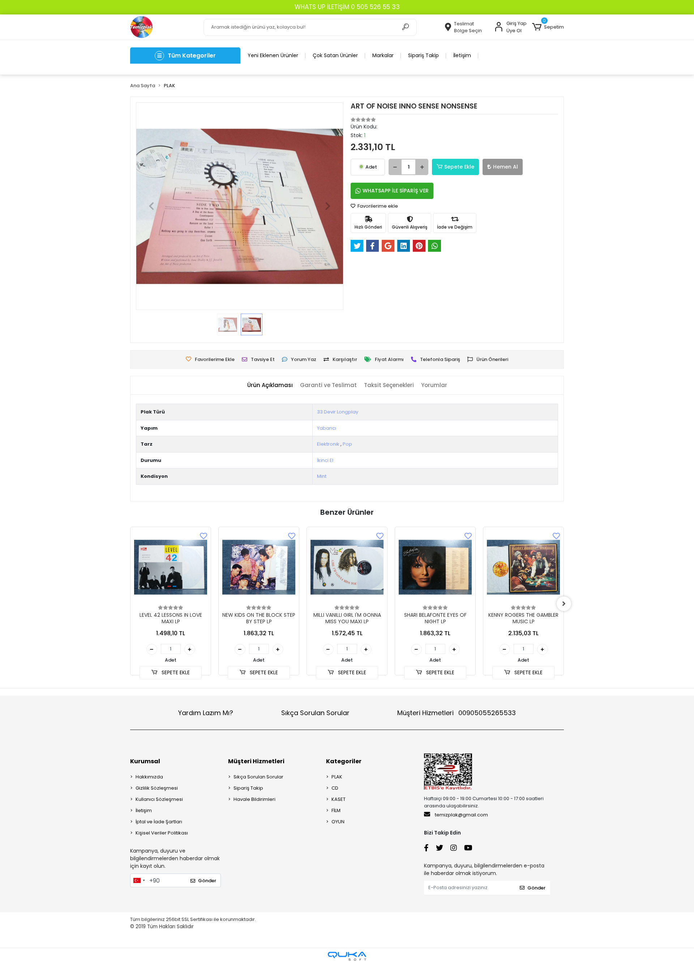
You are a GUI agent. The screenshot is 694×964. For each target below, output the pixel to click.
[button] (548, 27)
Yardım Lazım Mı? (205, 712)
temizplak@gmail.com (461, 814)
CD (334, 788)
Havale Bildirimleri (254, 799)
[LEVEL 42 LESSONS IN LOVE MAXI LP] (170, 567)
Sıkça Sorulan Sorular (315, 712)
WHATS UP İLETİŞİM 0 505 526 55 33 (347, 7)
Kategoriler (343, 761)
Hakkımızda (149, 776)
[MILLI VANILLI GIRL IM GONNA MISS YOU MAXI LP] (347, 567)
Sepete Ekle (459, 166)
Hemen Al (505, 166)
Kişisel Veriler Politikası (162, 832)
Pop (347, 444)
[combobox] (138, 880)
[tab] (270, 385)
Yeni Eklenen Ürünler (273, 55)
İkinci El (325, 460)
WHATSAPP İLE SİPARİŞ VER (396, 190)
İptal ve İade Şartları (159, 821)
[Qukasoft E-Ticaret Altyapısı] (347, 956)
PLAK (336, 776)
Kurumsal (145, 761)
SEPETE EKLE (175, 672)
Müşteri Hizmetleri (456, 712)
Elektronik (328, 444)
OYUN (337, 821)
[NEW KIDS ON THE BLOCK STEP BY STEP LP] (258, 567)
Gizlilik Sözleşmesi (157, 788)
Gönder (207, 880)
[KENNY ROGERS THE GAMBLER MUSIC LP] (523, 567)
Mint (321, 476)
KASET (338, 799)
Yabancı (326, 428)
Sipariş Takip (423, 55)
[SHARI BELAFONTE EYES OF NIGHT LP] (435, 567)
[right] (563, 604)
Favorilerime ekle (377, 206)
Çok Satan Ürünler (335, 55)
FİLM (335, 810)
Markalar (383, 55)
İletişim (462, 55)
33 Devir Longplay (337, 411)
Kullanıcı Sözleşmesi (159, 799)
